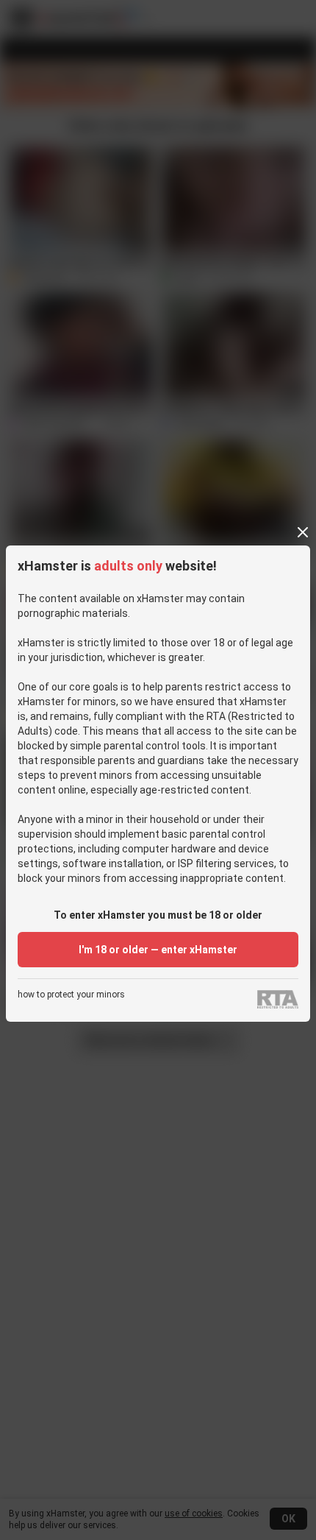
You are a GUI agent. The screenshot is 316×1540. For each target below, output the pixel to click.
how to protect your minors (71, 995)
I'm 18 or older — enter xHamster (158, 950)
